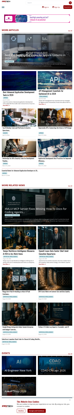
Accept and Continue (36, 411)
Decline (21, 411)
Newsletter (67, 7)
